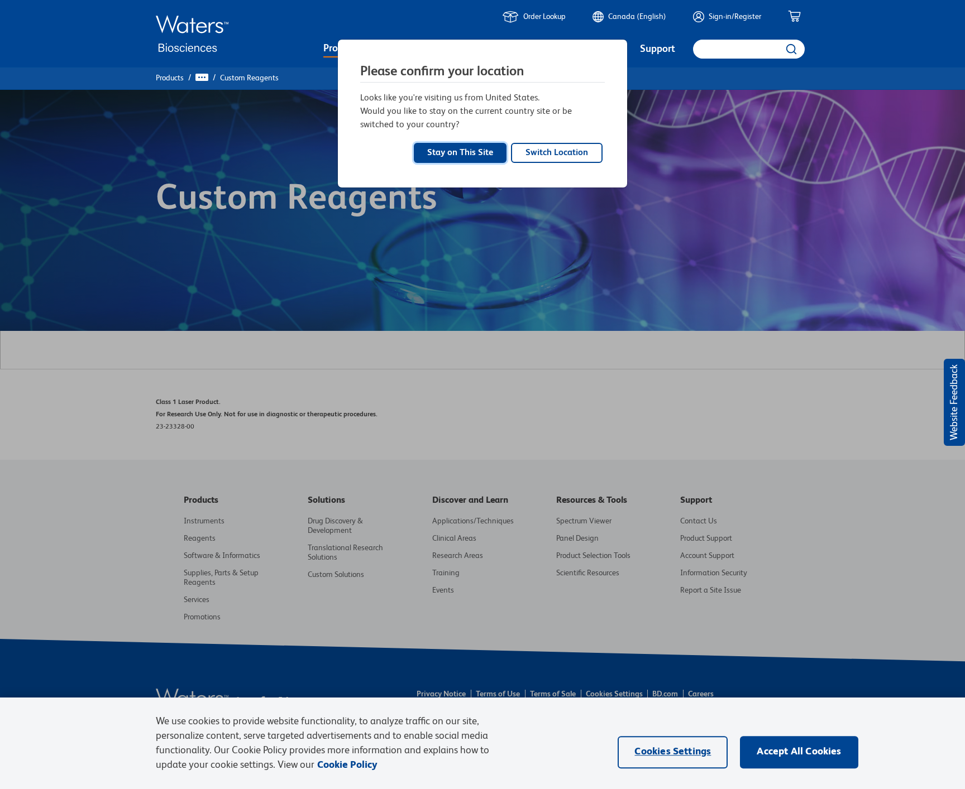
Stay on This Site (460, 152)
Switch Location (557, 152)
